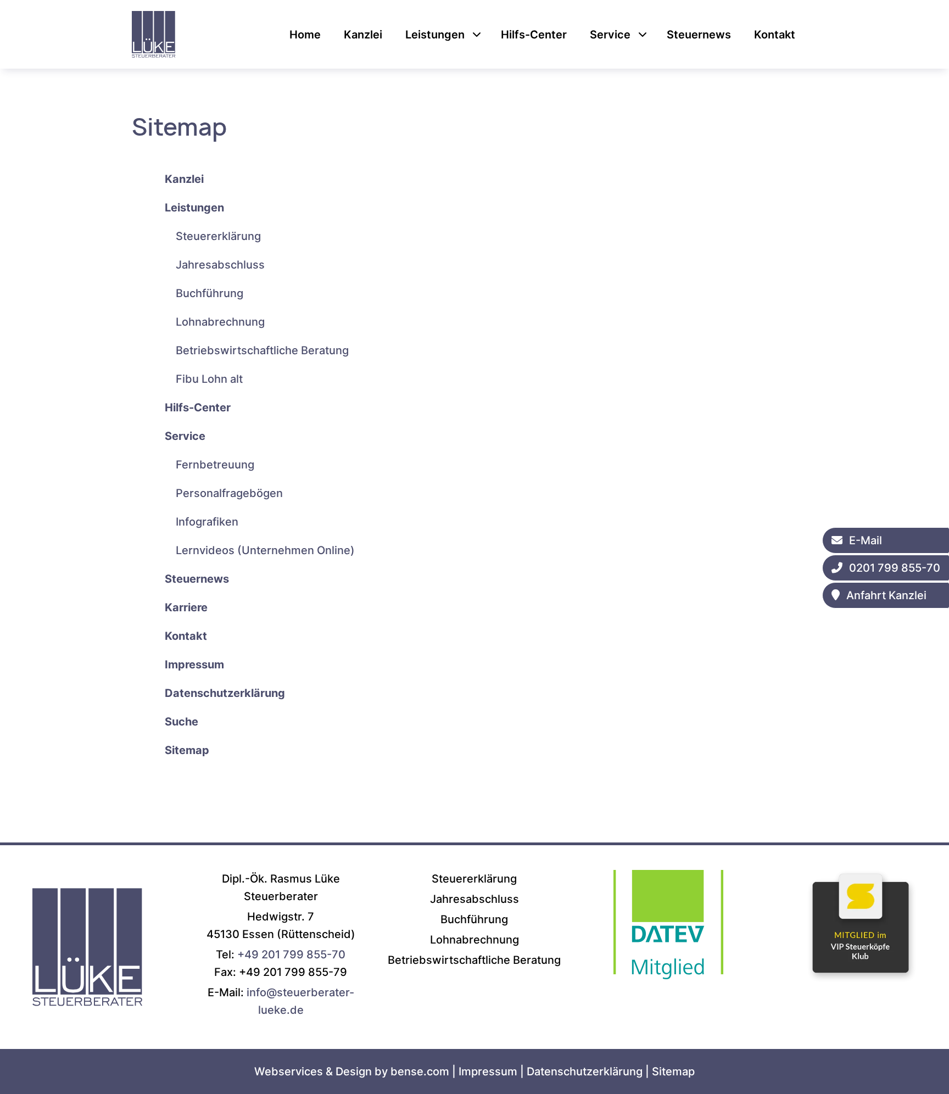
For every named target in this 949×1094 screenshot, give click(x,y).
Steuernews (699, 34)
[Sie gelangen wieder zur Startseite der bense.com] (87, 1020)
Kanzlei (363, 34)
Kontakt (774, 34)
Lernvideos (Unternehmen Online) (265, 550)
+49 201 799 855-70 (291, 954)
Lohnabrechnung (220, 321)
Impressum (488, 1071)
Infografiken (207, 521)
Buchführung (209, 293)
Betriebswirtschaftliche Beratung (262, 350)
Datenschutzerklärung (585, 1071)
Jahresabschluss (220, 264)
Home (305, 34)
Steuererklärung (218, 236)
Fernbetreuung (215, 464)
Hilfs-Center (534, 34)
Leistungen (435, 34)
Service (610, 34)
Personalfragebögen (229, 493)
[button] (476, 34)
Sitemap (673, 1071)
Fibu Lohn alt (209, 379)
